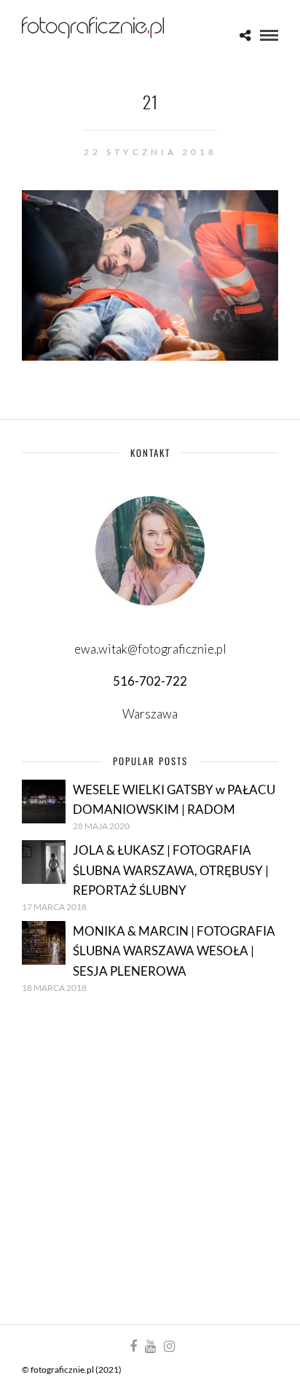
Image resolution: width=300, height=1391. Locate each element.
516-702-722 (150, 681)
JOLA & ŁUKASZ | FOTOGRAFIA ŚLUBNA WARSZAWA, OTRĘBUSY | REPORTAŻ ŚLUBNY (171, 869)
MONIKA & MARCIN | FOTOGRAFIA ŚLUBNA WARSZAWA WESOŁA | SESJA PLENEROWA (174, 950)
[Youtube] (150, 1346)
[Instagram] (169, 1346)
